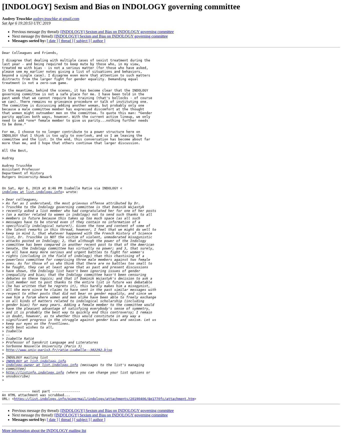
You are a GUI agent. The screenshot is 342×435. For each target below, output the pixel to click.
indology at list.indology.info (32, 192)
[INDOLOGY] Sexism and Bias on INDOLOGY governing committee (117, 32)
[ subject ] (82, 41)
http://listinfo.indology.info (35, 372)
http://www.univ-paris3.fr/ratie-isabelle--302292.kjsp (59, 350)
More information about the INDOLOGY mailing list (44, 430)
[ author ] (98, 41)
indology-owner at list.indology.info (42, 365)
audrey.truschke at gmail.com (56, 19)
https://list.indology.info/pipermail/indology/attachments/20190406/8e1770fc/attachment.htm (104, 399)
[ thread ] (66, 41)
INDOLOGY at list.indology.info (36, 361)
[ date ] (52, 41)
